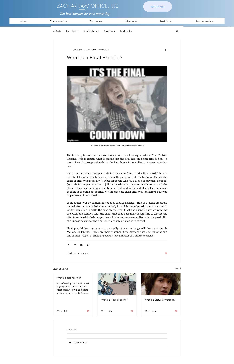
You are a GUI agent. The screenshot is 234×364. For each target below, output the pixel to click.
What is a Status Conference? (160, 300)
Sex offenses (109, 31)
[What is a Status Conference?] (161, 284)
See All (178, 268)
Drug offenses (72, 31)
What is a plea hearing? (69, 278)
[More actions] (165, 49)
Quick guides (126, 31)
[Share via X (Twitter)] (75, 244)
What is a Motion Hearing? (114, 300)
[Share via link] (88, 244)
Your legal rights (91, 31)
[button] (177, 31)
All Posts (57, 31)
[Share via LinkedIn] (81, 244)
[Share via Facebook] (68, 244)
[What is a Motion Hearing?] (117, 284)
